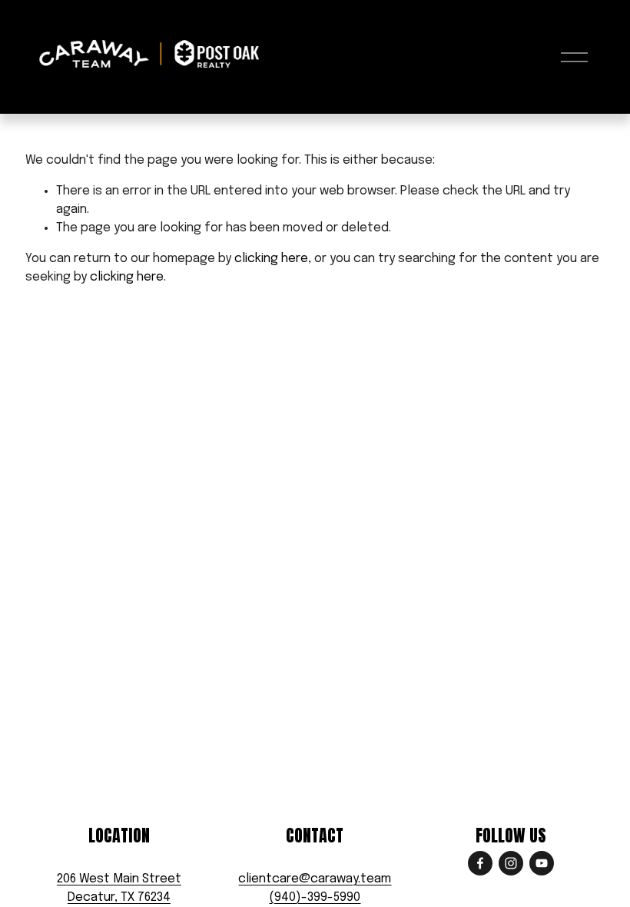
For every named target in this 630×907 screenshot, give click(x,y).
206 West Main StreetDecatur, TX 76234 (119, 888)
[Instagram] (511, 863)
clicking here (271, 258)
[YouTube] (541, 863)
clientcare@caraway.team (314, 878)
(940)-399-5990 (314, 897)
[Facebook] (480, 863)
